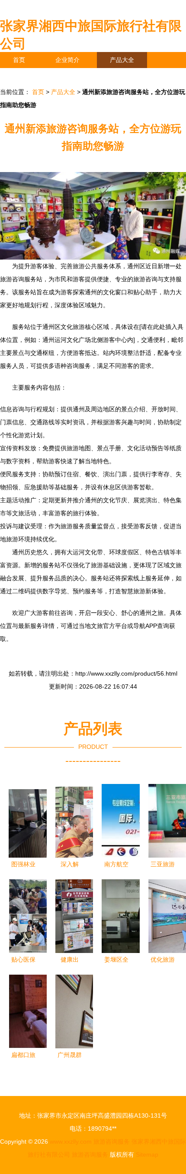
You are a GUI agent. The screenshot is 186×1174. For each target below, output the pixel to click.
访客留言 (134, 75)
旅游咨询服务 (111, 1141)
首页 (19, 59)
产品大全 (122, 59)
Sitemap (147, 1154)
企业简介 (67, 59)
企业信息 (79, 75)
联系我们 (25, 75)
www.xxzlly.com (71, 1141)
